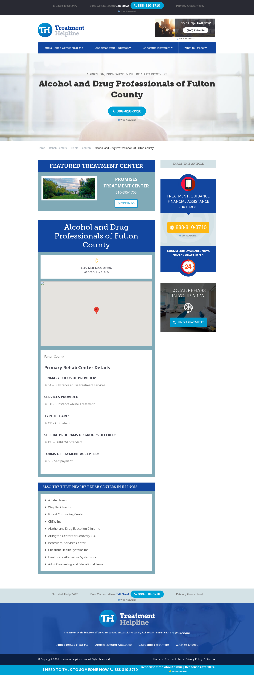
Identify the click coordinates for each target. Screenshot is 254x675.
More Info (126, 203)
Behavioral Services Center (67, 543)
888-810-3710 (129, 111)
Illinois (74, 148)
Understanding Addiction (112, 48)
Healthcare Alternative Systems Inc (72, 557)
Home (41, 148)
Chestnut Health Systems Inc (68, 550)
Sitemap (211, 659)
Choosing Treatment (156, 48)
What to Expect (194, 48)
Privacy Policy (194, 659)
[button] (96, 310)
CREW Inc (54, 521)
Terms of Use (173, 659)
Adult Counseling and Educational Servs (75, 564)
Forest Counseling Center (66, 514)
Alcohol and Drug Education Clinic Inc (74, 529)
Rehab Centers (58, 148)
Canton (86, 148)
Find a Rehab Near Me (63, 48)
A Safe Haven (57, 500)
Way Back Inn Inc (60, 507)
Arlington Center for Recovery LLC (72, 536)
